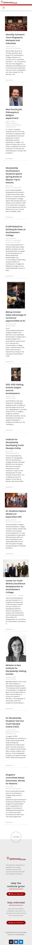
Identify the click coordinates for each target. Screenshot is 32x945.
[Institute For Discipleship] (16, 2)
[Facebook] (16, 942)
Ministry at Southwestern (13, 48)
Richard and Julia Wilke (13, 242)
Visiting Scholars (11, 127)
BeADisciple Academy (12, 453)
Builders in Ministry (11, 123)
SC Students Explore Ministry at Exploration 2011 (16, 514)
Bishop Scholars (10, 326)
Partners (20, 595)
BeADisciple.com (11, 733)
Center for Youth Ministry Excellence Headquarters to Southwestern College (15, 586)
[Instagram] (11, 942)
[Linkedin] (21, 942)
